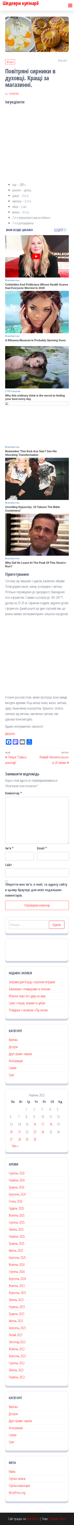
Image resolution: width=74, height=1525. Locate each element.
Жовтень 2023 (17, 1285)
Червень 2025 (17, 1236)
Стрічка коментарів (19, 1485)
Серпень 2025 (17, 1222)
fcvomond (14, 93)
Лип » (15, 1146)
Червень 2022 (17, 1377)
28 (19, 1139)
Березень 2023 (17, 1328)
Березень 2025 (17, 1257)
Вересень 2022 (17, 1356)
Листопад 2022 (17, 1342)
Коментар (13, 793)
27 (11, 1139)
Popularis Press (57, 1518)
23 (34, 1132)
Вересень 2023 (17, 1292)
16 (34, 1124)
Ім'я (9, 848)
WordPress (33, 1518)
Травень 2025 (16, 1243)
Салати (12, 1068)
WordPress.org (17, 1492)
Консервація (16, 1061)
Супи (11, 1075)
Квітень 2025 (16, 1250)
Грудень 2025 (16, 1208)
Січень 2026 (15, 1201)
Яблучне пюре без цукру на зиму (27, 996)
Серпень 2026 (17, 1173)
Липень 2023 (16, 1299)
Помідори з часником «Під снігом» (28, 1010)
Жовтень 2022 (17, 1349)
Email (42, 848)
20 (11, 1132)
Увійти (12, 1471)
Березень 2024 (17, 1278)
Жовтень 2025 (17, 1215)
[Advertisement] (37, 144)
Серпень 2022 (17, 1363)
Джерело (10, 733)
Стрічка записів (17, 1478)
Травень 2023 (16, 1313)
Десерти (10, 61)
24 (42, 1132)
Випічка (13, 1039)
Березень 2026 (17, 1194)
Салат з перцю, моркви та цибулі (27, 1003)
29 (27, 1139)
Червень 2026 (17, 1180)
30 (34, 1139)
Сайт (8, 864)
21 (19, 1132)
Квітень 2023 (16, 1321)
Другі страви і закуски (20, 1053)
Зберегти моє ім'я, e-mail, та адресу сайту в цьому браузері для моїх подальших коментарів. (36, 890)
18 (50, 1124)
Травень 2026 (16, 1187)
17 (42, 1124)
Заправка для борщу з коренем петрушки (32, 982)
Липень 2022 (16, 1370)
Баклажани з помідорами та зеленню (29, 989)
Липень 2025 (16, 1229)
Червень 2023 (17, 1306)
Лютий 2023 (15, 1335)
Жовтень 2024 (17, 1264)
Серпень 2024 (17, 1271)
